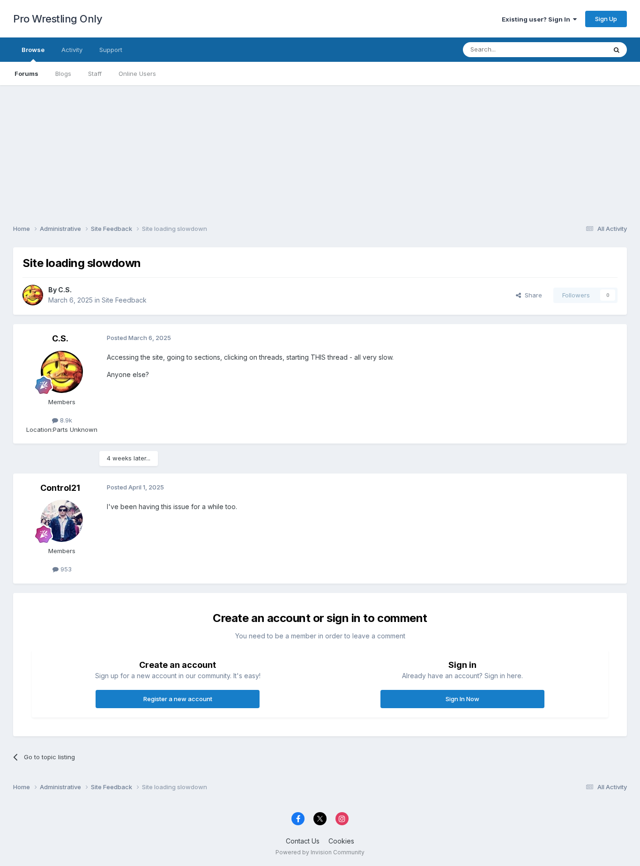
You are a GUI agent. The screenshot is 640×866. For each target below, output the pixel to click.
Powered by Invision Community (320, 852)
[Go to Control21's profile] (62, 521)
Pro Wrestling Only (57, 19)
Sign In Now (462, 699)
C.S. (65, 290)
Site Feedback (124, 300)
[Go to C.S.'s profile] (32, 295)
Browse (33, 49)
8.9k (65, 420)
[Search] (616, 49)
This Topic (579, 49)
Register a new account (177, 699)
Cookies (341, 841)
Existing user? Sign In (537, 19)
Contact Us (303, 841)
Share (531, 295)
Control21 (60, 488)
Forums (26, 73)
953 (65, 569)
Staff (95, 73)
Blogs (63, 73)
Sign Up (606, 18)
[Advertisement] (320, 150)
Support (110, 49)
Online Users (137, 73)
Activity (71, 49)
